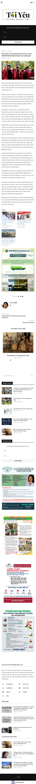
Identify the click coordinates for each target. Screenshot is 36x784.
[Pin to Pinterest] (20, 296)
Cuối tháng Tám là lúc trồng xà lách (22, 399)
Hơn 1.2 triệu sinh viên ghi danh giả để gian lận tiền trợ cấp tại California (8, 240)
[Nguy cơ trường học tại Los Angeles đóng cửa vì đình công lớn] (24, 216)
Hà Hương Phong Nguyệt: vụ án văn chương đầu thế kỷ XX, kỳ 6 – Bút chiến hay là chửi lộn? (23, 708)
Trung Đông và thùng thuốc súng (18, 355)
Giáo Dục (4, 51)
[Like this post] (14, 296)
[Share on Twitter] (18, 296)
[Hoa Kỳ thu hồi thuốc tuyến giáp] (7, 411)
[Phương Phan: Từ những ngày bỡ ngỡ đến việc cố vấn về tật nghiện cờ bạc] (7, 754)
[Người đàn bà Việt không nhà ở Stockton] (7, 730)
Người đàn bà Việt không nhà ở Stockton (22, 728)
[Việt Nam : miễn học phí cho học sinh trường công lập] (8, 216)
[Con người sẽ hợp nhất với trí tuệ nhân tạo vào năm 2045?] (7, 421)
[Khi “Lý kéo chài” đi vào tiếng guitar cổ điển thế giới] (7, 432)
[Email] (31, 2)
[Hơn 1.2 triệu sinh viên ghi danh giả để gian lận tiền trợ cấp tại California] (8, 233)
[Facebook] (16, 777)
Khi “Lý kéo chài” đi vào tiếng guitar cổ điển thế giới (22, 430)
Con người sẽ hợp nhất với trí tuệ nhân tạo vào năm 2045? (22, 419)
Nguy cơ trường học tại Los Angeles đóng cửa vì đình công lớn (24, 222)
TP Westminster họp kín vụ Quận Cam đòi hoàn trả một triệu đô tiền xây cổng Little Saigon (23, 764)
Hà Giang (13, 303)
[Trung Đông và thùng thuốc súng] (18, 342)
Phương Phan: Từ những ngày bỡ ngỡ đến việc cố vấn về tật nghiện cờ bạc (23, 753)
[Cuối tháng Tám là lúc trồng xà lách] (7, 401)
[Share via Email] (22, 296)
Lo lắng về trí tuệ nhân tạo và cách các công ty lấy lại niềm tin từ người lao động (23, 389)
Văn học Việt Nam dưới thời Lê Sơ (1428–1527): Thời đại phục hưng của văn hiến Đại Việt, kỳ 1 (23, 718)
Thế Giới (9, 51)
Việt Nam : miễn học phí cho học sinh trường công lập (8, 222)
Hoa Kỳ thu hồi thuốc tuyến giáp (22, 408)
